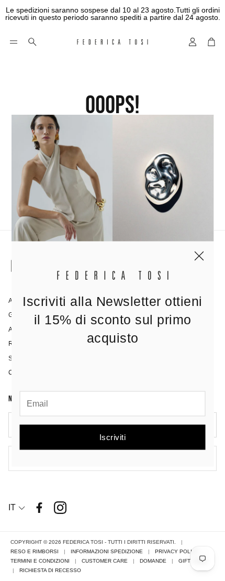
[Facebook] (39, 507)
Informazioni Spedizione (107, 551)
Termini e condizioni (40, 561)
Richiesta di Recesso (50, 570)
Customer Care (105, 561)
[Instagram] (60, 507)
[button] (13, 42)
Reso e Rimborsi (34, 551)
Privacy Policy (177, 551)
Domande (153, 561)
